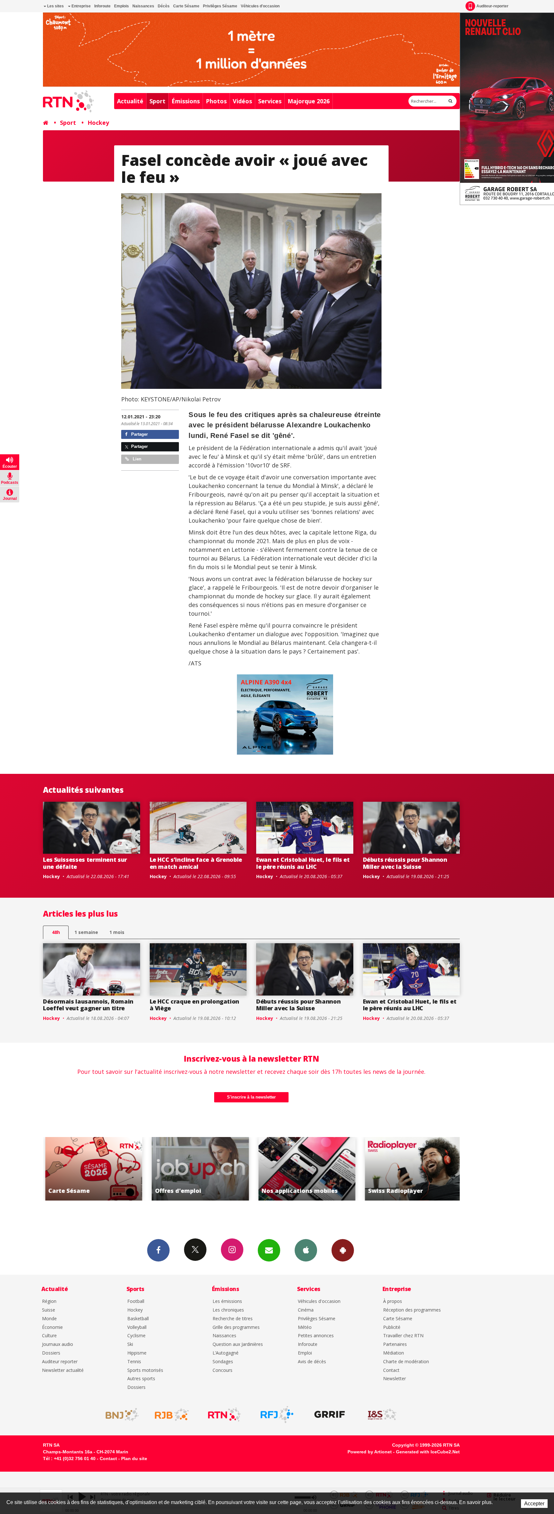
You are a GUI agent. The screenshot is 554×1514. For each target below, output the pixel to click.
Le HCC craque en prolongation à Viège (194, 1004)
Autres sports (141, 1378)
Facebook (158, 1250)
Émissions (186, 101)
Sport (157, 101)
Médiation (393, 1353)
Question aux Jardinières (238, 1344)
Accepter (534, 1503)
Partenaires (395, 1344)
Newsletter (394, 1378)
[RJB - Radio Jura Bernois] (172, 1414)
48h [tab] (56, 932)
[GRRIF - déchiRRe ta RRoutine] (330, 1414)
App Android (343, 1250)
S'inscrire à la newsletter (251, 1097)
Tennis (134, 1361)
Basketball (138, 1319)
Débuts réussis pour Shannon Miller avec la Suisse (405, 863)
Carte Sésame (186, 6)
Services (269, 101)
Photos (216, 101)
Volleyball (137, 1327)
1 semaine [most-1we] (86, 932)
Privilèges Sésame (220, 6)
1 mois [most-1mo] (116, 932)
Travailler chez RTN (403, 1336)
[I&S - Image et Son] (382, 1414)
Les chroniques (228, 1310)
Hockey (98, 122)
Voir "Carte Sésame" (414, 1169)
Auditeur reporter (60, 1361)
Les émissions (227, 1301)
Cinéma (306, 1310)
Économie (52, 1327)
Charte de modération (406, 1361)
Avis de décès (312, 1361)
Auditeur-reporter (492, 6)
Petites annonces (316, 1336)
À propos (392, 1301)
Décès (164, 6)
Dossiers (51, 1353)
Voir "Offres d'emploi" (94, 1169)
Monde (49, 1319)
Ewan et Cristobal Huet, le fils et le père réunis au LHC (303, 863)
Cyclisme (136, 1336)
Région (49, 1301)
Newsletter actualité (63, 1370)
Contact (391, 1370)
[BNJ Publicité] (119, 1414)
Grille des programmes (236, 1327)
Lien (136, 459)
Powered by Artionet (370, 1451)
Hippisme (137, 1353)
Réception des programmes (412, 1310)
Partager (139, 434)
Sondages (223, 1361)
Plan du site (134, 1458)
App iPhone (306, 1250)
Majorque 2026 (309, 101)
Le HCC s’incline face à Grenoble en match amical (196, 863)
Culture (49, 1336)
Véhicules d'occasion (260, 6)
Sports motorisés (145, 1370)
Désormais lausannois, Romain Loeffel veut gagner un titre (88, 1004)
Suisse (48, 1310)
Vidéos (242, 101)
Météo (305, 1327)
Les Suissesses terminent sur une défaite (85, 863)
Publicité (391, 1327)
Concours (222, 1370)
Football (135, 1301)
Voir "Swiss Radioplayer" (308, 1169)
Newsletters (269, 1250)
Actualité (130, 101)
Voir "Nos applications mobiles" (201, 1169)
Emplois (121, 6)
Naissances (143, 6)
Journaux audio (57, 1344)
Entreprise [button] (81, 6)
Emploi (305, 1353)
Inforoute (102, 6)
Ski (130, 1344)
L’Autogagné (226, 1353)
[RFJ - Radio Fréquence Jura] (277, 1414)
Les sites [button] (55, 6)
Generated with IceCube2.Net (428, 1451)
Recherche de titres (233, 1319)
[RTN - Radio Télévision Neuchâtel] (224, 1414)
